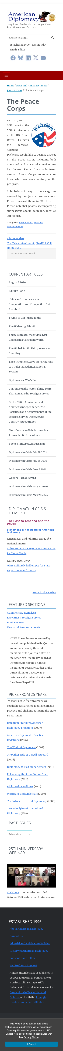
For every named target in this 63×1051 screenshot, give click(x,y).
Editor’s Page (17, 290)
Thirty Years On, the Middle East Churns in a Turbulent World (28, 337)
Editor (21, 49)
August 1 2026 (17, 282)
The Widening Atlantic (22, 326)
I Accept (31, 1044)
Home (10, 85)
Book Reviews (15, 622)
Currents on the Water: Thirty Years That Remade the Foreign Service (30, 391)
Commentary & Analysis (21, 612)
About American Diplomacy (26, 928)
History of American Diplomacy (29, 950)
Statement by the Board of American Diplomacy (30, 531)
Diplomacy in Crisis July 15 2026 (28, 460)
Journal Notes (14, 90)
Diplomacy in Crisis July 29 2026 (28, 452)
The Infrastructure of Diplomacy (27, 801)
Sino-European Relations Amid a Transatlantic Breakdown (28, 433)
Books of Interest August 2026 (27, 443)
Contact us (16, 936)
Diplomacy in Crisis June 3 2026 (28, 469)
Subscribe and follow (22, 958)
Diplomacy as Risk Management (26, 766)
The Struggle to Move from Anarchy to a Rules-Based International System (31, 366)
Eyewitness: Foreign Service (24, 617)
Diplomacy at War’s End (23, 380)
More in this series (44, 592)
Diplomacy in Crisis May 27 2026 (28, 486)
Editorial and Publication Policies (30, 943)
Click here (13, 892)
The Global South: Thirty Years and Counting (30, 351)
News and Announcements (31, 85)
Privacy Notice (31, 1037)
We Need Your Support (23, 965)
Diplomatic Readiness (20, 786)
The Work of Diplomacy (21, 747)
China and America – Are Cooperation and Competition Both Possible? (30, 304)
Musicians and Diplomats (22, 793)
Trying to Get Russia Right (25, 317)
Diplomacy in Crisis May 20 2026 (28, 495)
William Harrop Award (22, 477)
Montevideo (16, 238)
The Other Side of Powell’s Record (27, 754)
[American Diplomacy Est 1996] (31, 16)
